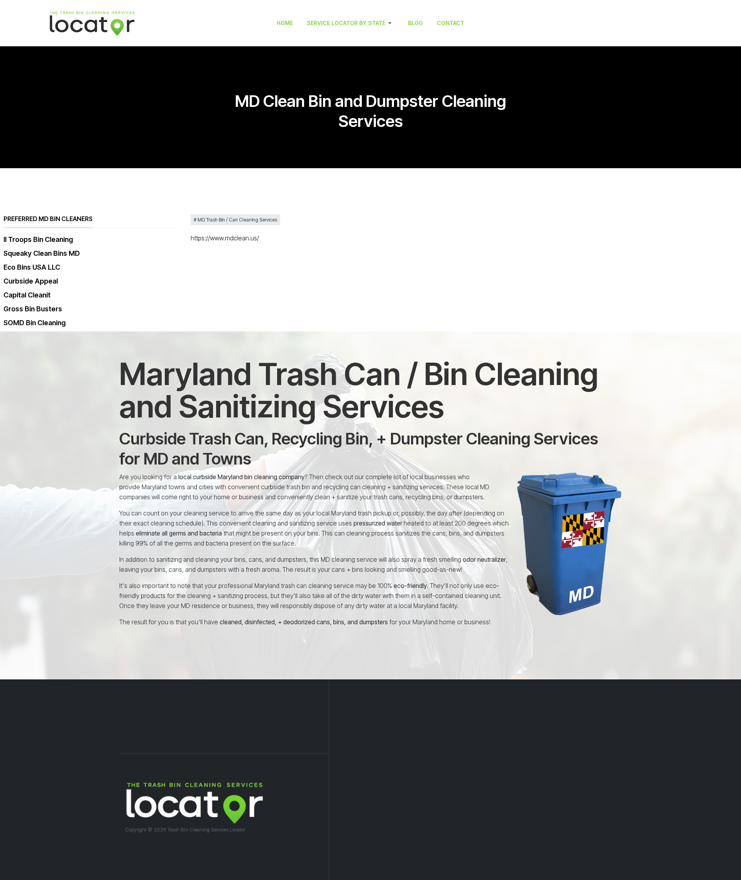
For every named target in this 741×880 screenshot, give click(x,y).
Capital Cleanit (27, 295)
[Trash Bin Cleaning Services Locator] (121, 23)
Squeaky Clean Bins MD (41, 253)
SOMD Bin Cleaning (34, 323)
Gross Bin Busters (32, 309)
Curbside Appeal (30, 281)
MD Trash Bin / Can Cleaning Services (236, 220)
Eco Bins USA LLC (31, 267)
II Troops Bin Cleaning (38, 239)
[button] (350, 23)
